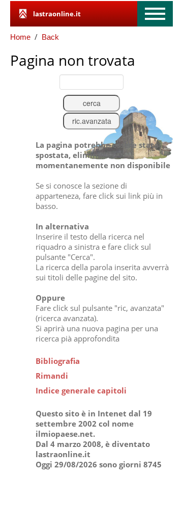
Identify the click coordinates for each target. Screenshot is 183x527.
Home (20, 37)
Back (50, 37)
